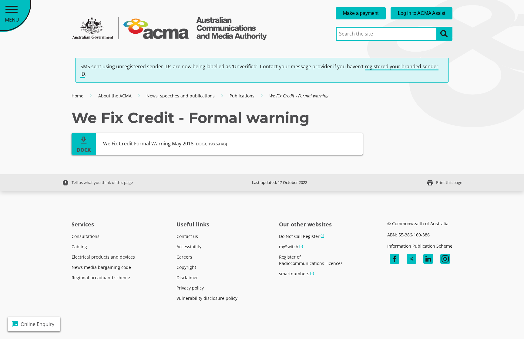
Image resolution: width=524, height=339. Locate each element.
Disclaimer (187, 277)
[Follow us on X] (411, 259)
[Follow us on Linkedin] (428, 259)
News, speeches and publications (180, 96)
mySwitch (288, 246)
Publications (242, 96)
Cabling (79, 246)
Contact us (187, 236)
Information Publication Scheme (419, 246)
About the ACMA (115, 96)
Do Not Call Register (299, 236)
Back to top (497, 324)
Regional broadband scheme (101, 277)
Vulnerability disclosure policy (206, 298)
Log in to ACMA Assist (421, 13)
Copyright (186, 267)
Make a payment (360, 13)
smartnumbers (294, 273)
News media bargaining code (101, 267)
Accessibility (188, 246)
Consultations (85, 236)
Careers (184, 257)
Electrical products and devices (103, 257)
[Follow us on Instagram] (445, 259)
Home (77, 96)
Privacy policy (190, 288)
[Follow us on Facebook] (394, 259)
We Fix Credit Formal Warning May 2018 (165, 143)
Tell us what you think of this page (97, 182)
